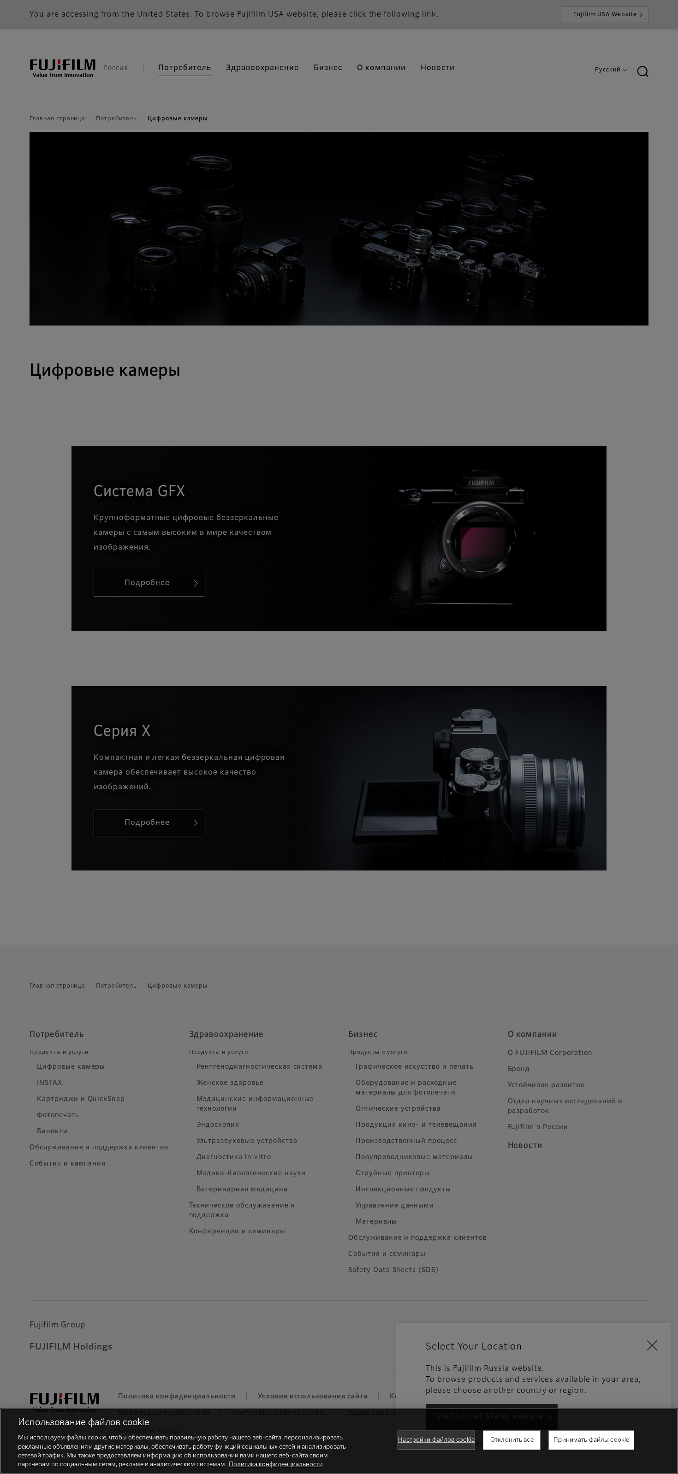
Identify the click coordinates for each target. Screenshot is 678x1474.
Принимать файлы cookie (591, 1440)
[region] (339, 1441)
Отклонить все (512, 1440)
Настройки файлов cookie (436, 1440)
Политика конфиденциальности (276, 1465)
